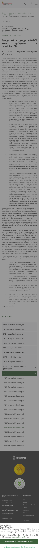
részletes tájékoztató (19, 537)
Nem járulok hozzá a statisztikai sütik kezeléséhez (19, 547)
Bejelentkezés (31, 3)
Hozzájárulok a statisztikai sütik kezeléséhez (19, 541)
